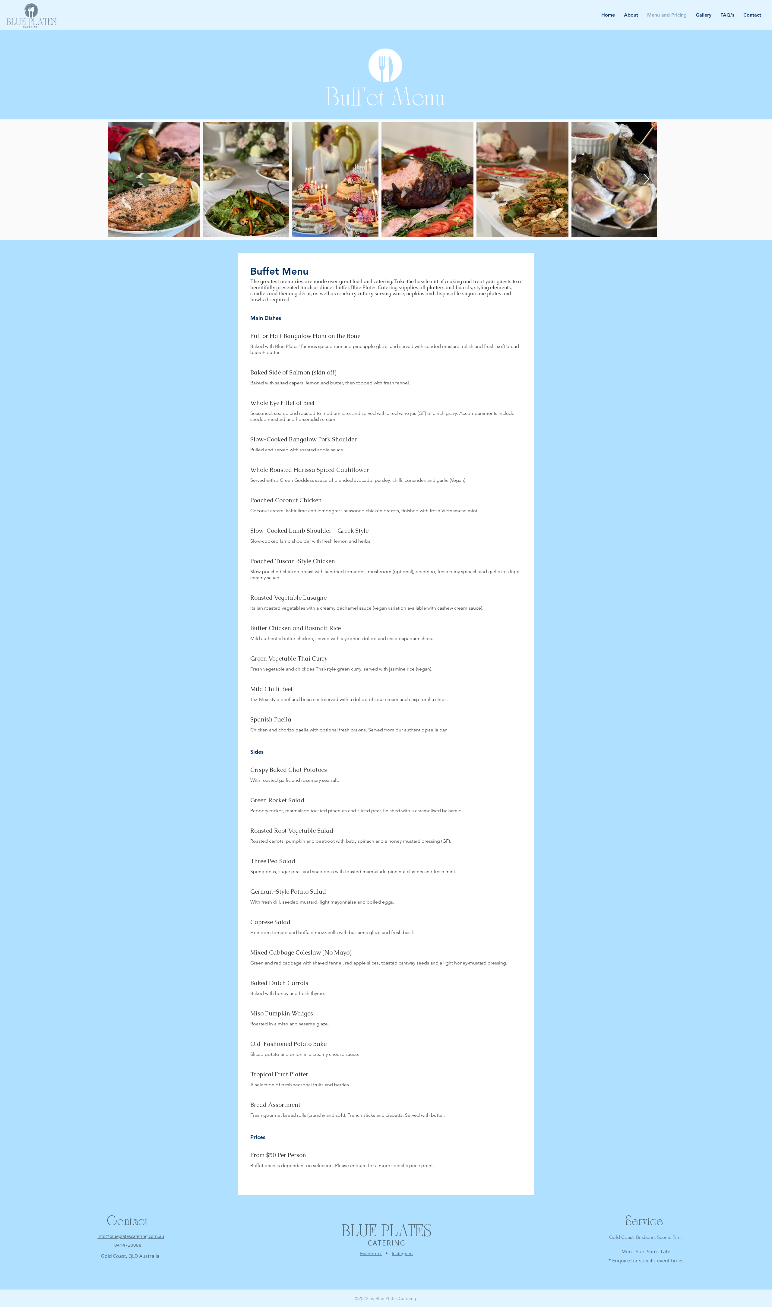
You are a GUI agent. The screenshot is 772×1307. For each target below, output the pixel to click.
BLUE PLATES (386, 1232)
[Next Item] (646, 179)
